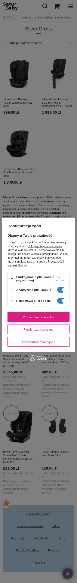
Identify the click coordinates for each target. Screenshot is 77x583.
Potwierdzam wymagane (38, 341)
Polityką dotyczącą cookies (45, 246)
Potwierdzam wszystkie (38, 317)
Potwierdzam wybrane (38, 329)
